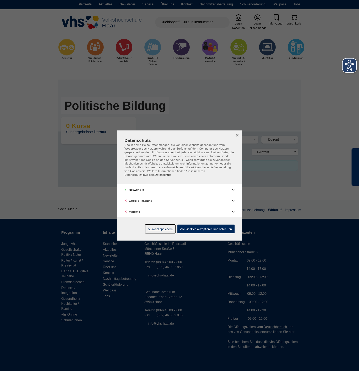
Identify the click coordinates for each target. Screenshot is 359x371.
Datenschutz (163, 174)
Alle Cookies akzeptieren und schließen (206, 229)
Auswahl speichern (160, 229)
